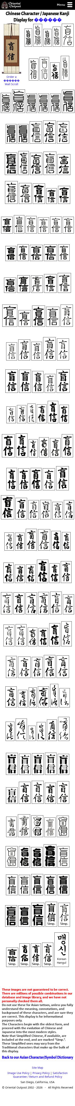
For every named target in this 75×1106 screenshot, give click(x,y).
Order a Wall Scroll (11, 80)
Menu (61, 5)
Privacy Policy (41, 1073)
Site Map (37, 1067)
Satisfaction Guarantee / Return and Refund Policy (40, 1074)
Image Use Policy (18, 1073)
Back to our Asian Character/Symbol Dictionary (37, 1057)
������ (48, 20)
